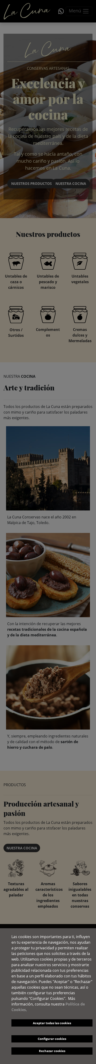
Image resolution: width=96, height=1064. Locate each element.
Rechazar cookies (52, 1051)
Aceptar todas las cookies (52, 1023)
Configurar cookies (52, 1039)
